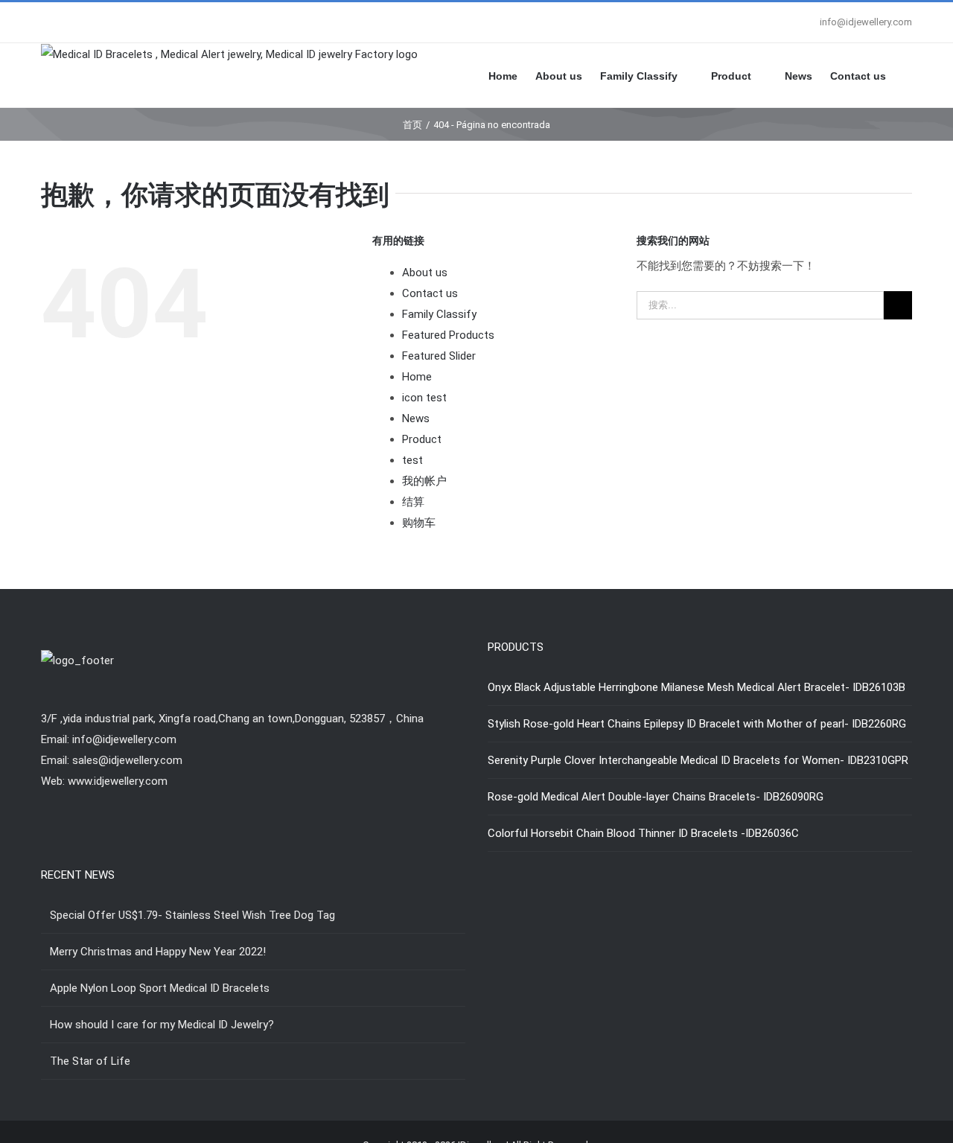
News (416, 418)
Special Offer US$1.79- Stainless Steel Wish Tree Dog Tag (192, 915)
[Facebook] (233, 839)
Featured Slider (439, 356)
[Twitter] (253, 839)
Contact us (430, 293)
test (412, 460)
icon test (424, 397)
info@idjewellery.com (866, 22)
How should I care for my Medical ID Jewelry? (162, 1024)
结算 (413, 502)
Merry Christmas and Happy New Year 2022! (158, 951)
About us (424, 272)
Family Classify (439, 314)
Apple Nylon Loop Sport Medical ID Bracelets (160, 988)
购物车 (419, 522)
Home (417, 376)
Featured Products (448, 335)
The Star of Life (90, 1061)
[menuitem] (511, 75)
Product (422, 439)
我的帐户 (424, 481)
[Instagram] (273, 839)
